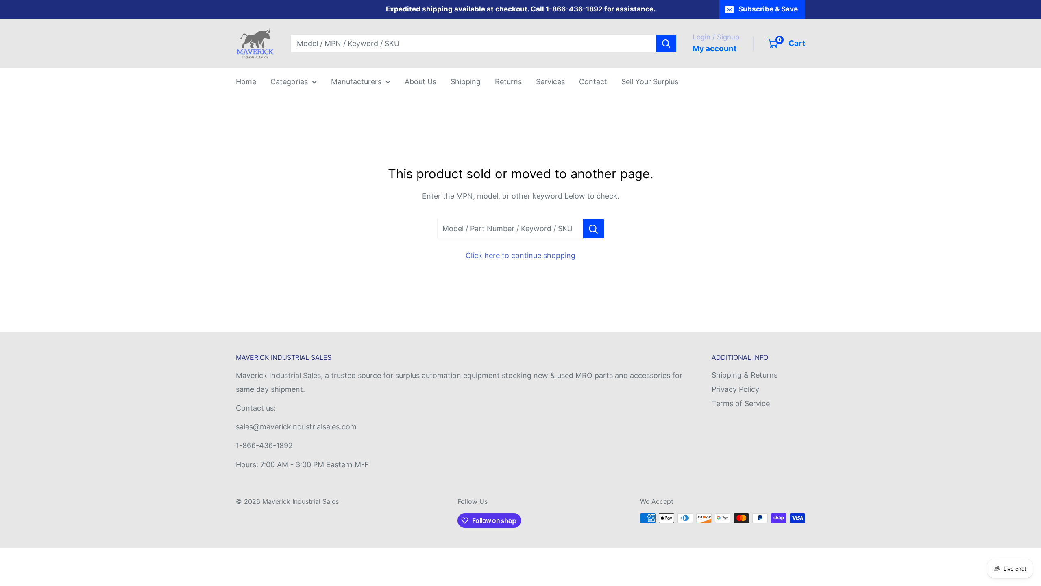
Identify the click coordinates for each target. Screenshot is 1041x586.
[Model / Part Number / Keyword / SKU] (593, 228)
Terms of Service (741, 403)
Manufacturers (356, 81)
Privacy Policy (735, 389)
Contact (593, 81)
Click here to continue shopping (520, 255)
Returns (508, 81)
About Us (420, 81)
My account (714, 48)
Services (550, 81)
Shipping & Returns (744, 375)
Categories (289, 81)
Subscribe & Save (768, 9)
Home (246, 81)
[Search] (666, 43)
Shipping (466, 81)
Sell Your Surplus (649, 81)
